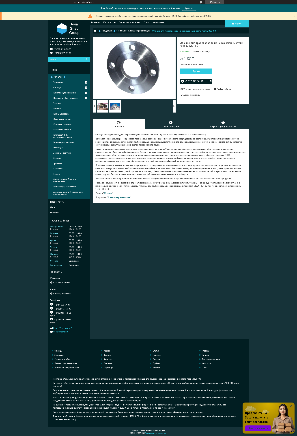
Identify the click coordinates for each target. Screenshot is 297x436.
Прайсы (156, 363)
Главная (95, 22)
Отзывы (54, 212)
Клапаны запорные (62, 124)
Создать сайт (79, 2)
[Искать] (87, 59)
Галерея (156, 359)
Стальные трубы (62, 359)
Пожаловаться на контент (156, 433)
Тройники (57, 163)
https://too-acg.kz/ (62, 328)
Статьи (156, 351)
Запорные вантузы (62, 153)
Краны (107, 351)
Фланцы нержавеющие (139, 30)
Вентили (57, 108)
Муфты (56, 174)
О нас (147, 22)
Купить (196, 71)
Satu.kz (162, 430)
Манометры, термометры (65, 186)
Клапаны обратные (62, 129)
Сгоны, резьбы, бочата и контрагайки (64, 180)
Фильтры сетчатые (62, 119)
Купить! (189, 8)
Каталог (107, 22)
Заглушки (57, 168)
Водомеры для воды (63, 142)
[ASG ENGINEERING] (68, 28)
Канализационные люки (64, 92)
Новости (157, 355)
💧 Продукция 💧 (107, 30)
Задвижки (58, 82)
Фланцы (122, 30)
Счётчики (108, 363)
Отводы (57, 158)
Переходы (58, 147)
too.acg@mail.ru (60, 331)
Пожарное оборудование (65, 98)
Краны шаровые (61, 114)
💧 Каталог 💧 (58, 76)
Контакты (158, 22)
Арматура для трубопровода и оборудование (68, 193)
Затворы (57, 103)
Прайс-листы (57, 201)
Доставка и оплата (129, 22)
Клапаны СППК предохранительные (62, 136)
